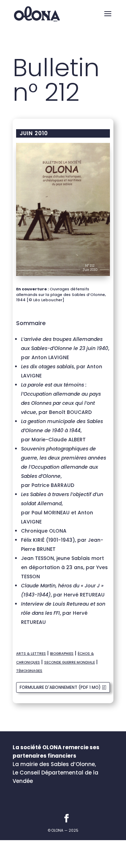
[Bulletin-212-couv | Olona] (63, 275)
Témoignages (29, 670)
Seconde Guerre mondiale (69, 662)
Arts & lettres (31, 653)
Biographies (62, 653)
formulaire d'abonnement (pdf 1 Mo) (60, 687)
